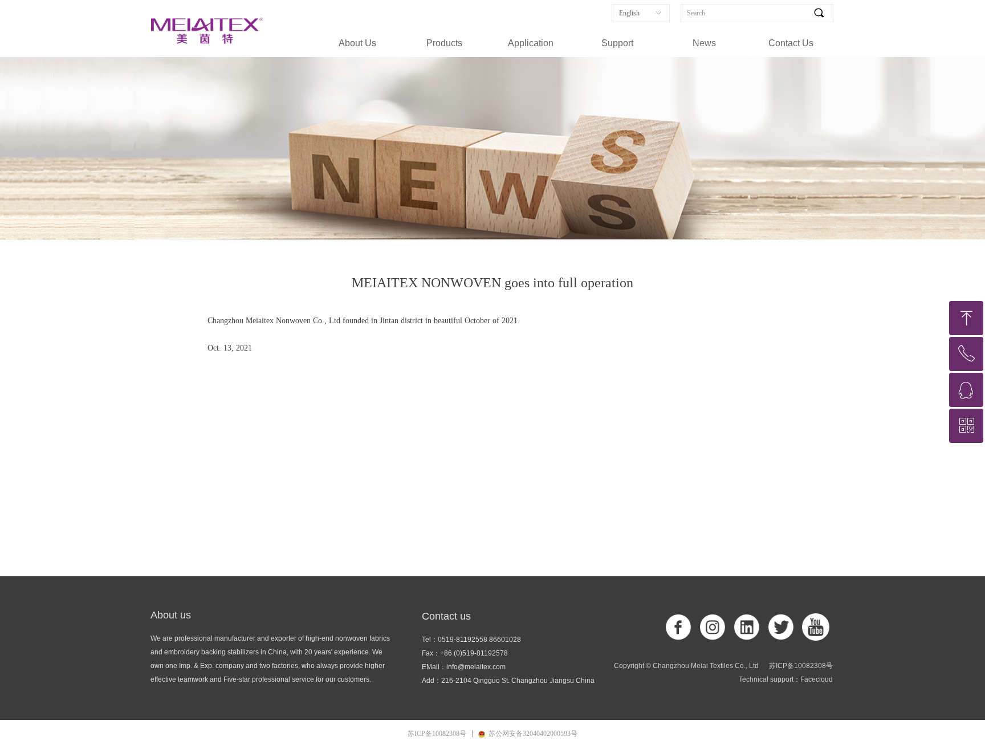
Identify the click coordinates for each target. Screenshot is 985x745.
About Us (357, 43)
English (629, 13)
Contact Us (790, 43)
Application (530, 43)
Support (617, 43)
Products (444, 43)
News (704, 43)
